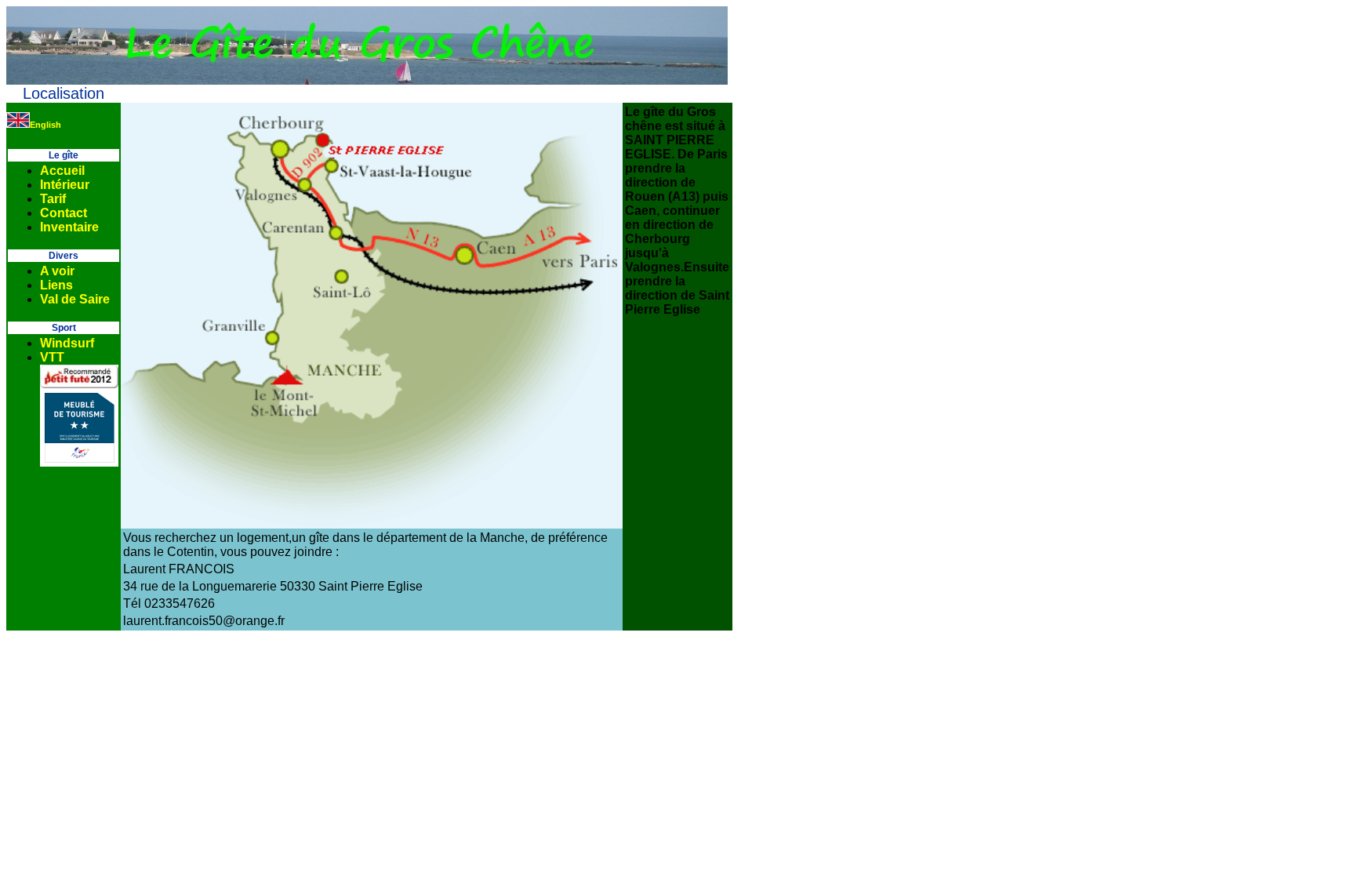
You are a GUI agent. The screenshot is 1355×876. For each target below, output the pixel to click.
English (45, 124)
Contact (63, 213)
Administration (678, 93)
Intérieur (64, 184)
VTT (52, 357)
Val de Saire (75, 299)
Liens (56, 285)
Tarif (53, 198)
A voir (57, 271)
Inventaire (69, 227)
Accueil (62, 170)
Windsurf (67, 343)
